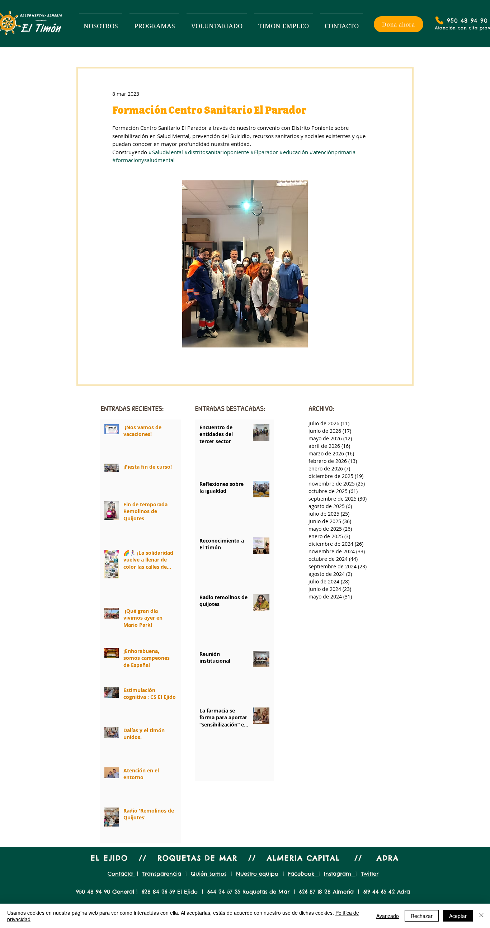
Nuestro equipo (257, 873)
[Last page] (271, 767)
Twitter (369, 873)
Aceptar (458, 915)
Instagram (339, 873)
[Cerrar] (481, 915)
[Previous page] (215, 767)
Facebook (303, 873)
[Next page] (254, 767)
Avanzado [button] (387, 915)
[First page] (198, 767)
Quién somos (208, 873)
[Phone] (439, 20)
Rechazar (422, 915)
